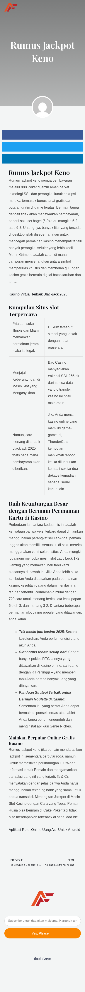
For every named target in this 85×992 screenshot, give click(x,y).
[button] (76, 7)
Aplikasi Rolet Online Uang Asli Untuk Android (44, 830)
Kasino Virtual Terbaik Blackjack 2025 (38, 294)
